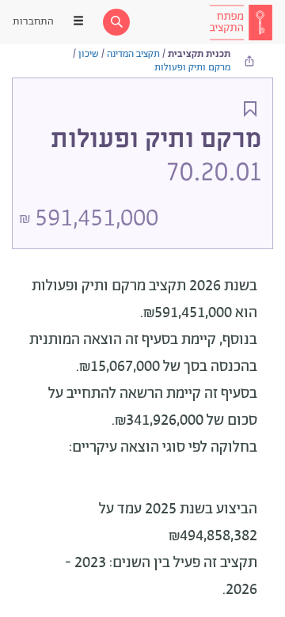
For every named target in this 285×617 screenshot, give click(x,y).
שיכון (88, 54)
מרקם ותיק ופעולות (192, 67)
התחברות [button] (33, 21)
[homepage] (240, 22)
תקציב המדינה (133, 54)
